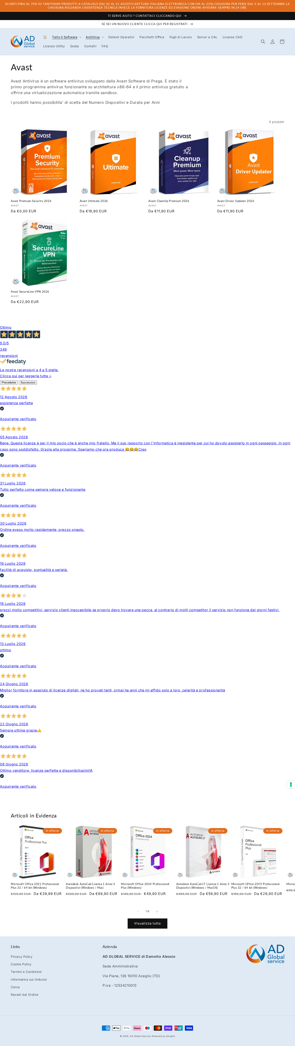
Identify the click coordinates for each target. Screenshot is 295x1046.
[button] (66, 37)
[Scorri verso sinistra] (138, 911)
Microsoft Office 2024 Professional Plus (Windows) (145, 885)
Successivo (28, 382)
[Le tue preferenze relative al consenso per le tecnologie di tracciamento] (291, 784)
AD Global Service (140, 1036)
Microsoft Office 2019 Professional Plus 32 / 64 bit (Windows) (255, 885)
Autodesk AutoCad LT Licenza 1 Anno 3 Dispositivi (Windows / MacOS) (203, 885)
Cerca (15, 987)
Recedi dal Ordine (24, 994)
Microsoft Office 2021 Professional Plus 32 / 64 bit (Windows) (35, 885)
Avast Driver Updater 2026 (235, 201)
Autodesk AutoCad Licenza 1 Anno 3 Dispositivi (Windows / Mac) (90, 885)
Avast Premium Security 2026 (31, 201)
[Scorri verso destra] (157, 911)
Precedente (9, 382)
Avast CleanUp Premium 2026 (168, 201)
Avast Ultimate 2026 (94, 201)
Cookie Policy (21, 964)
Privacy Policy (21, 956)
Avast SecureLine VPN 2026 (30, 291)
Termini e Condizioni (26, 971)
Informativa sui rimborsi (29, 979)
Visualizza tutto (147, 923)
